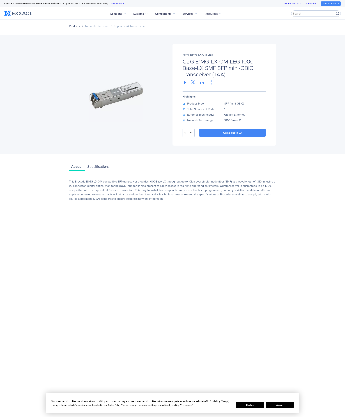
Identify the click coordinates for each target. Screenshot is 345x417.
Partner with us (292, 3)
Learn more (118, 3)
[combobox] (189, 133)
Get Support (311, 3)
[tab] (77, 167)
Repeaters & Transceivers (129, 26)
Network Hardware (97, 26)
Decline (250, 405)
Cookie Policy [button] (113, 405)
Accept (279, 405)
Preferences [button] (186, 405)
